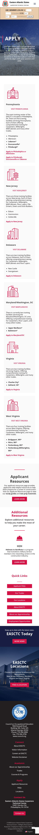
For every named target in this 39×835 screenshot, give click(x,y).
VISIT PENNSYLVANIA (19, 109)
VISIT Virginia (19, 363)
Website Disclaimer (19, 757)
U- (24, 10)
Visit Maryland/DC (19, 307)
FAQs (19, 788)
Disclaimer (32, 827)
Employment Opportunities (19, 621)
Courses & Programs (19, 774)
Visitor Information (19, 750)
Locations (19, 791)
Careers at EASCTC (19, 753)
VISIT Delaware (19, 249)
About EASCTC (19, 607)
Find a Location (19, 685)
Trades (19, 770)
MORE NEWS (19, 641)
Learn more (19, 499)
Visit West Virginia (19, 421)
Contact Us (19, 813)
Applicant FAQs (19, 586)
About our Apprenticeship (19, 614)
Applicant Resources (20, 784)
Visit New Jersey (20, 190)
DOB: (22, 13)
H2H (19, 546)
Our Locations (19, 600)
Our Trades (19, 593)
